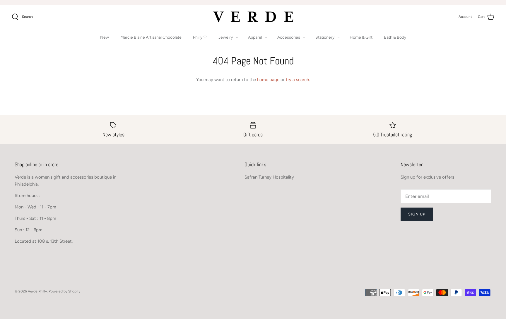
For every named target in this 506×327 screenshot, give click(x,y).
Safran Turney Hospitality (269, 177)
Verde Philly (37, 291)
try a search (297, 79)
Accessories (288, 37)
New (104, 37)
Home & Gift (361, 37)
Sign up (416, 214)
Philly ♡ (200, 37)
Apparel (255, 37)
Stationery (324, 37)
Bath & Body (395, 37)
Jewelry (225, 37)
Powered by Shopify (64, 291)
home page (268, 79)
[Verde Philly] (253, 17)
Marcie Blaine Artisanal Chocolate (151, 37)
